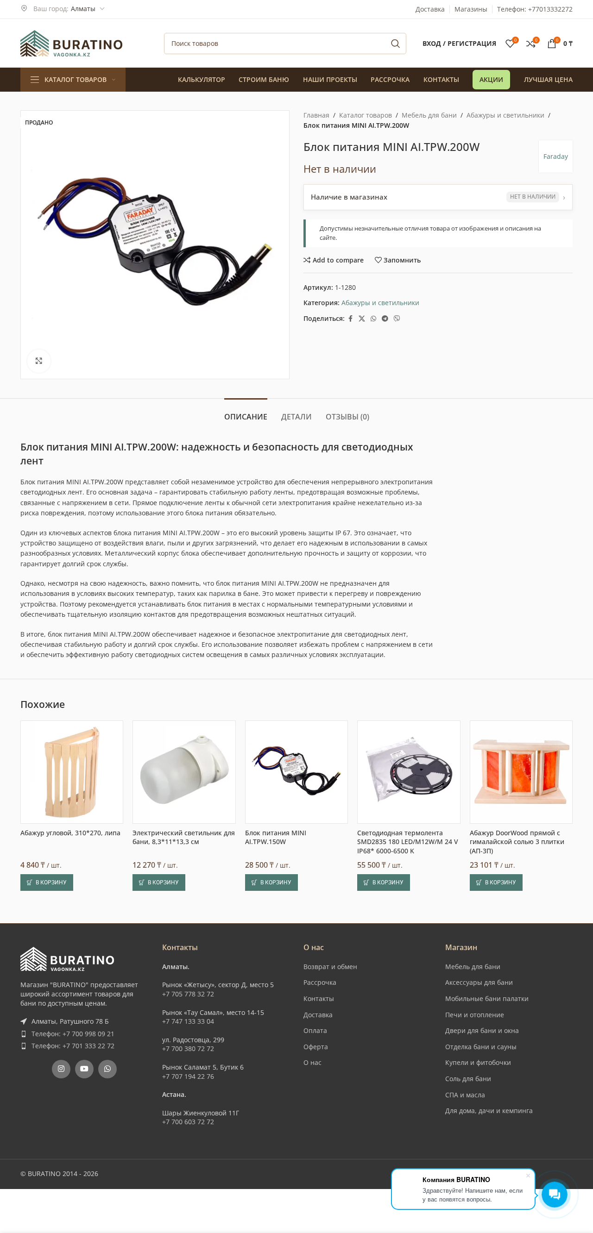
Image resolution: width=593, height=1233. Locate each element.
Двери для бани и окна (482, 1030)
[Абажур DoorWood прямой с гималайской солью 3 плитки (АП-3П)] (521, 771)
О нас (312, 1062)
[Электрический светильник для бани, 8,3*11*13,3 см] (183, 771)
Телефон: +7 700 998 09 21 (73, 1033)
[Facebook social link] (350, 319)
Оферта (315, 1046)
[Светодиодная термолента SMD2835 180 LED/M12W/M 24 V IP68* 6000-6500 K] (408, 771)
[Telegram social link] (385, 319)
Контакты (318, 998)
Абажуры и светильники (505, 115)
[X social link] (362, 319)
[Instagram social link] (61, 1069)
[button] (46, 882)
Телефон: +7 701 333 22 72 (73, 1045)
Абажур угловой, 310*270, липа (70, 832)
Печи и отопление (474, 1014)
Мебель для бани (429, 115)
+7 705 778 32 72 (188, 993)
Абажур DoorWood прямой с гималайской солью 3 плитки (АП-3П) (517, 841)
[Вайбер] (397, 319)
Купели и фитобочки (478, 1062)
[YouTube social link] (84, 1069)
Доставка (430, 9)
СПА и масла (465, 1094)
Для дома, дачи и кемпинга (489, 1110)
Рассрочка (319, 982)
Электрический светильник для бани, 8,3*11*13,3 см (183, 837)
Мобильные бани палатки (487, 998)
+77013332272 (550, 9)
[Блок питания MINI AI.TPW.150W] (296, 771)
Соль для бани (468, 1078)
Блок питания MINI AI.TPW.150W (275, 837)
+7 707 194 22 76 (188, 1076)
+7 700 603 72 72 (188, 1121)
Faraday (555, 156)
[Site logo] (71, 42)
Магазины (470, 9)
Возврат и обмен (330, 966)
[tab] (245, 412)
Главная (316, 115)
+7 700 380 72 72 (188, 1048)
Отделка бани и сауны (481, 1046)
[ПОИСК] (395, 43)
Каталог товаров (365, 115)
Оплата (315, 1030)
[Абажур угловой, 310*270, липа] (71, 771)
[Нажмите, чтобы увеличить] (38, 361)
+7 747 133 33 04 (188, 1021)
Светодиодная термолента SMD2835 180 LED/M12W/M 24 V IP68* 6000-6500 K (407, 841)
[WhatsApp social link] (373, 319)
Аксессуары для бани (479, 982)
